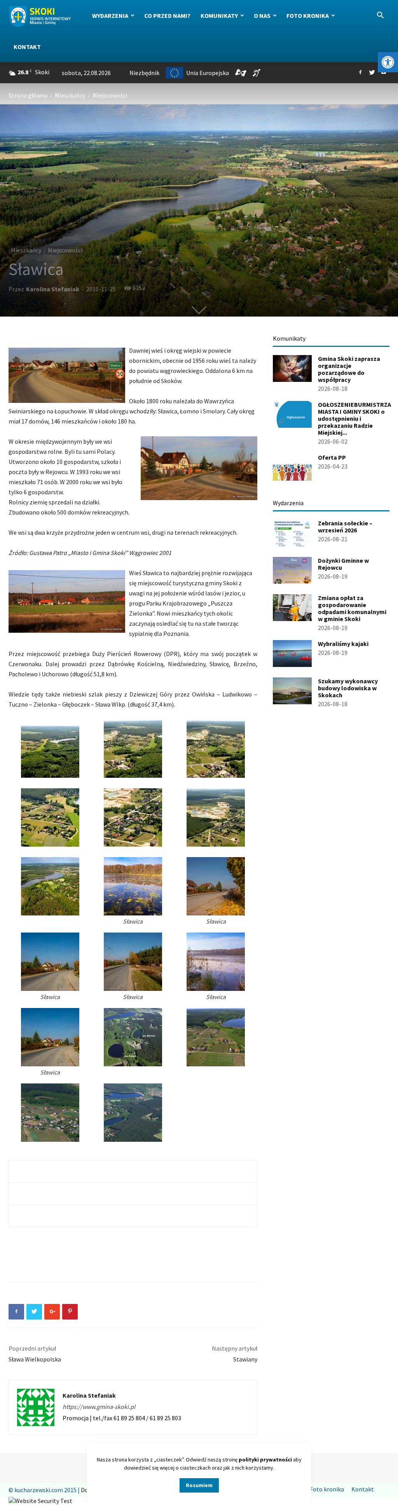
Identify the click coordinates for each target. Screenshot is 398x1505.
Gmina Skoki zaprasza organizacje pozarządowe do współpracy (349, 369)
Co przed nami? (167, 15)
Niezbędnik (144, 73)
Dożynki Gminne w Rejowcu (343, 563)
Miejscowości (65, 250)
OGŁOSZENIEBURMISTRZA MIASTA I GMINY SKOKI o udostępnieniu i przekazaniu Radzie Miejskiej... (354, 418)
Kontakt (27, 47)
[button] (388, 62)
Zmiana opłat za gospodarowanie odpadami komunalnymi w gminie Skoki (352, 608)
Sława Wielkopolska (35, 1359)
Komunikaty (219, 15)
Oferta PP (332, 457)
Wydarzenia (110, 15)
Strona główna (28, 95)
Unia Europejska (207, 73)
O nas (262, 15)
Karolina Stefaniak (52, 289)
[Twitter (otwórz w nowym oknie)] (372, 72)
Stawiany (245, 1359)
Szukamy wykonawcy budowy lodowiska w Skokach (348, 688)
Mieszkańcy (70, 95)
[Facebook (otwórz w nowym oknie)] (360, 72)
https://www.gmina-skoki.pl (99, 1406)
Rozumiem (199, 1485)
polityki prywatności (265, 1459)
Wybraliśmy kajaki (343, 644)
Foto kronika (307, 15)
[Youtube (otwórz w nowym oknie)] (383, 72)
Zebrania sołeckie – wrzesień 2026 (345, 526)
